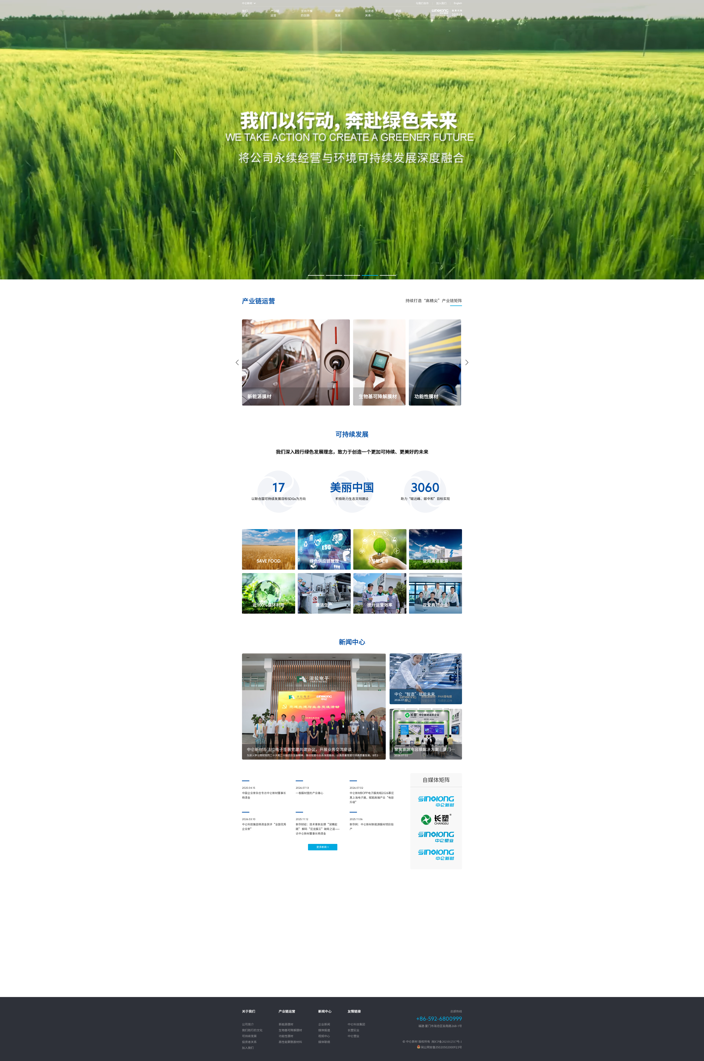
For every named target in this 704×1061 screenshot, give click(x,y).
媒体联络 (324, 1041)
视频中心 (324, 1036)
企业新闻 (324, 1024)
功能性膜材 (286, 1036)
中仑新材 (247, 3)
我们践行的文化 (252, 1030)
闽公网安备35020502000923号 (441, 1047)
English (458, 3)
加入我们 (441, 3)
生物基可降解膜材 (290, 1030)
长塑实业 (353, 1030)
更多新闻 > (322, 847)
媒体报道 (324, 1030)
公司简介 (248, 1024)
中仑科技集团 (356, 1024)
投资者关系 (369, 13)
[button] (316, 275)
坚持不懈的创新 (307, 13)
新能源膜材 (286, 1024)
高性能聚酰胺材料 (290, 1041)
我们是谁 (245, 13)
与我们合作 (422, 3)
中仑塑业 (353, 1036)
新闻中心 (398, 13)
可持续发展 (339, 13)
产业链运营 (274, 13)
